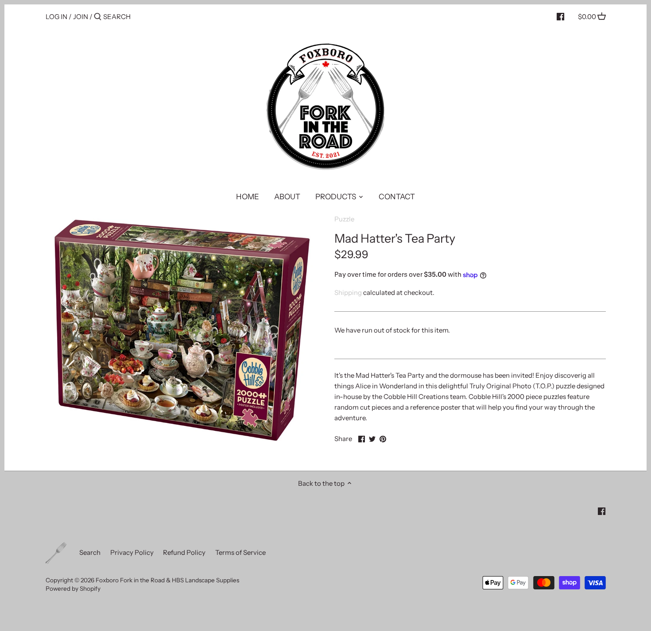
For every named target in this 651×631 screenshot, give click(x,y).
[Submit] (97, 17)
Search (90, 552)
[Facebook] (560, 16)
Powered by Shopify (73, 588)
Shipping (348, 292)
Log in (56, 16)
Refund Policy (184, 552)
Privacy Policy (132, 552)
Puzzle (344, 219)
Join (80, 16)
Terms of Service (240, 552)
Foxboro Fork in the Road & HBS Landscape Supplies (167, 580)
